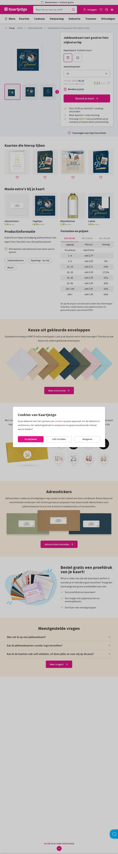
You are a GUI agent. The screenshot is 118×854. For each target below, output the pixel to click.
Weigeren (87, 439)
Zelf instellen (59, 439)
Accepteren (31, 439)
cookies (59, 421)
